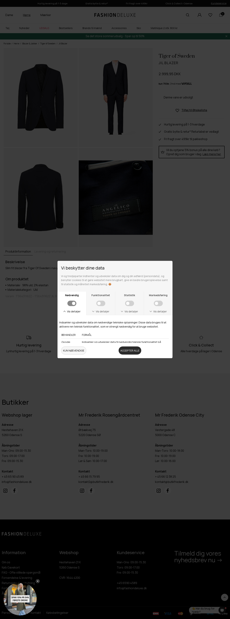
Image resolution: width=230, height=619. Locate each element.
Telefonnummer (132, 338)
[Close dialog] (190, 267)
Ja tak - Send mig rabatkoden (155, 358)
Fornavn (126, 307)
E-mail (124, 322)
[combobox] (126, 346)
